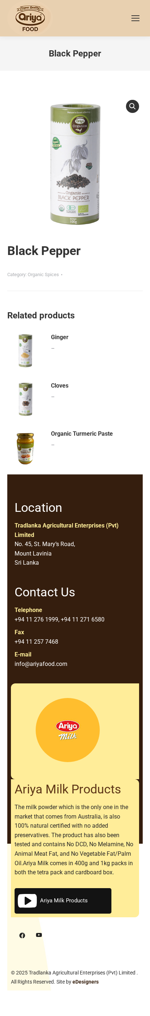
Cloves (59, 385)
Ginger (59, 337)
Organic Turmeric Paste (82, 433)
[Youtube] (39, 935)
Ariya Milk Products (64, 900)
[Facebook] (22, 935)
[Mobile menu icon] (135, 18)
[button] (132, 106)
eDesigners (85, 982)
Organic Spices (43, 274)
